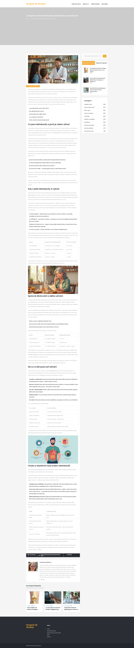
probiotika (51, 554)
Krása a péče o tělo (68, 605)
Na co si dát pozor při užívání (36, 117)
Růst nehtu (105, 4)
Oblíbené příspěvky (101, 63)
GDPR (48, 634)
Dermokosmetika (88, 128)
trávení (58, 554)
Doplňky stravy (88, 104)
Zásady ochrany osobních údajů (54, 632)
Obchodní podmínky (51, 630)
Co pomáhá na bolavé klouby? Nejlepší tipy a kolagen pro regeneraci (53, 610)
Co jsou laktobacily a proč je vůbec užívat (39, 108)
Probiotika (86, 116)
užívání (55, 554)
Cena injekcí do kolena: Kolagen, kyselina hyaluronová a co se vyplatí (34, 610)
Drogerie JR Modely (36, 4)
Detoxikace (87, 122)
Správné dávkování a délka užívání (37, 114)
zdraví (42, 555)
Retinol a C (86, 4)
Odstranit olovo (76, 4)
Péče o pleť (87, 110)
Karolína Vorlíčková (33, 86)
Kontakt (48, 636)
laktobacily (46, 554)
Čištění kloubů (95, 4)
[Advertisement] (67, 30)
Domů (27, 18)
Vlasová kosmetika (89, 125)
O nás (48, 629)
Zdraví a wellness (31, 605)
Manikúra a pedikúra (89, 119)
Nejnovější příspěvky (88, 63)
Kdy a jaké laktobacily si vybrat (36, 111)
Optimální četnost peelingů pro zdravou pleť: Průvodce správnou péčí (71, 610)
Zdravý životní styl (89, 131)
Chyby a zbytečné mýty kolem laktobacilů (39, 120)
